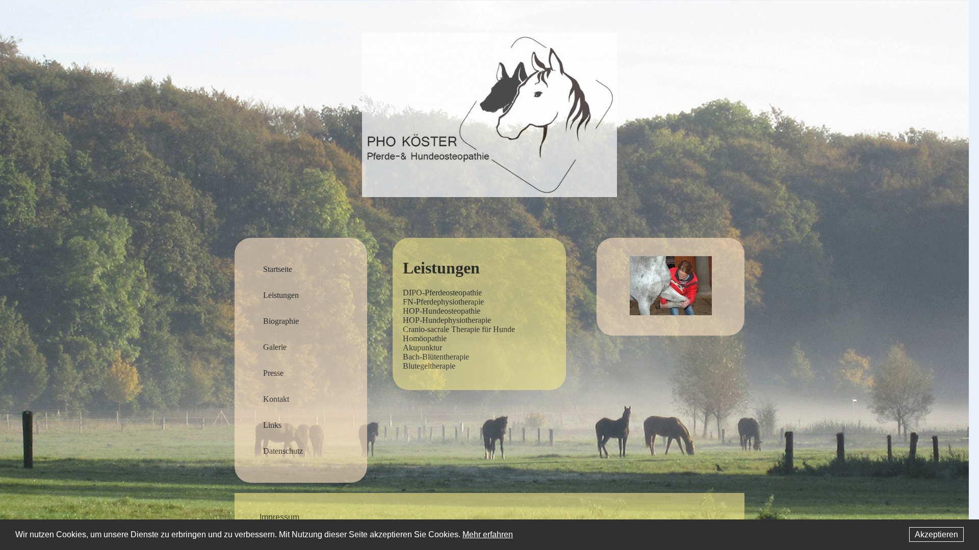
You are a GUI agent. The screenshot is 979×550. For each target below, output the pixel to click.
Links (272, 425)
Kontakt (276, 399)
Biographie (281, 321)
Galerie (275, 347)
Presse (273, 373)
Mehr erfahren (487, 534)
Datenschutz (283, 451)
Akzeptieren (936, 534)
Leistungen (281, 295)
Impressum (279, 517)
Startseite (277, 269)
